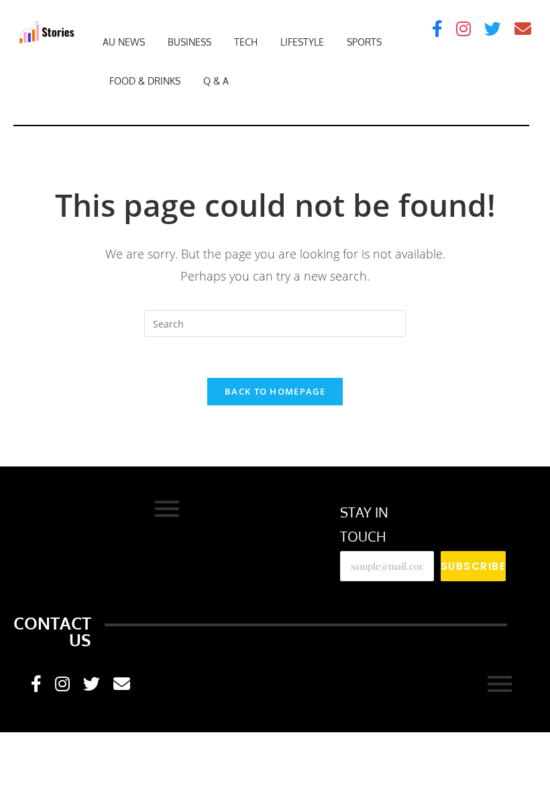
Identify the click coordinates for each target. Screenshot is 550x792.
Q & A (216, 81)
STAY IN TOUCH (364, 524)
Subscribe (473, 566)
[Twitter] (492, 28)
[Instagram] (463, 28)
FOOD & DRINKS (144, 81)
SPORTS (364, 42)
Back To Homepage (275, 391)
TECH (246, 42)
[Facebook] (437, 28)
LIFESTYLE (302, 42)
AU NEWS (124, 42)
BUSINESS (189, 42)
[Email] (522, 28)
